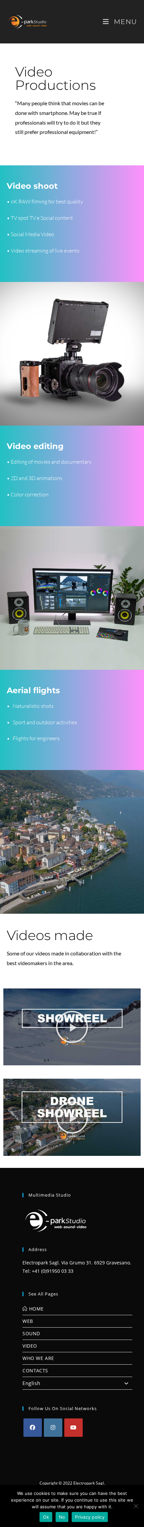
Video (29, 1346)
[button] (72, 1027)
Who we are (38, 1358)
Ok (46, 1517)
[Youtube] (73, 1427)
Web (27, 1321)
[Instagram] (53, 1427)
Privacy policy (89, 1517)
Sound (31, 1333)
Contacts (35, 1370)
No (62, 1517)
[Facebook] (32, 1427)
